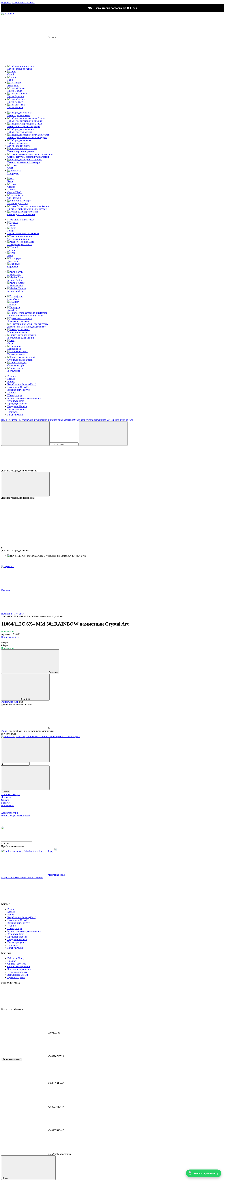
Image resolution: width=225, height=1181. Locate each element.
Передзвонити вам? (11, 1059)
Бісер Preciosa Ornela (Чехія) (21, 384)
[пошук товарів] (25, 433)
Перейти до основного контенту (18, 2)
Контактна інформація (62, 420)
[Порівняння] (25, 484)
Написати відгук (10, 637)
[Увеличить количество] (25, 778)
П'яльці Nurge (14, 395)
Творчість (12, 412)
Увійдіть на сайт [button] (9, 702)
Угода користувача (83, 420)
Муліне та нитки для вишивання (24, 398)
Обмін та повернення (39, 420)
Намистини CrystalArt (18, 387)
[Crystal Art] (7, 566)
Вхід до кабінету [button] (16, 958)
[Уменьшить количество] (25, 750)
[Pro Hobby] (16, 840)
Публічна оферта (124, 420)
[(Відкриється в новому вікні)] (58, 851)
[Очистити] (103, 433)
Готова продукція (16, 409)
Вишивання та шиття (18, 390)
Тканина (11, 392)
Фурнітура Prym (15, 401)
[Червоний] (40, 736)
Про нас (5, 420)
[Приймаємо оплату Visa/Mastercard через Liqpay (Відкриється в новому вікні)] (27, 851)
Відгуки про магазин (104, 420)
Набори (11, 381)
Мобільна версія (56, 874)
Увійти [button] (4, 731)
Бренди (11, 378)
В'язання (11, 376)
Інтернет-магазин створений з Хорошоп (22, 877)
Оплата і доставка (19, 420)
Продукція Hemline (17, 406)
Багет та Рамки (15, 414)
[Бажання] (112, 457)
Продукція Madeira (17, 403)
